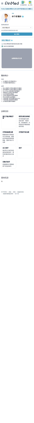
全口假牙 (6, 148)
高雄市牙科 (20, 192)
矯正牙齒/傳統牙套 (8, 117)
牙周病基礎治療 (8, 132)
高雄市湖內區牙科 (8, 193)
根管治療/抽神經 (24, 116)
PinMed (5, 192)
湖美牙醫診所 (6, 40)
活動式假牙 (6, 162)
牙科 (10, 192)
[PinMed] (12, 3)
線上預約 (16, 34)
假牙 (20, 148)
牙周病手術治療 (24, 132)
